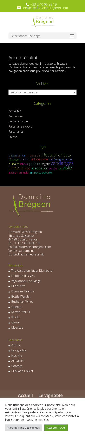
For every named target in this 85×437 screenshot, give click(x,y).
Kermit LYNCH (20, 312)
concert (25, 159)
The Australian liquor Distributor (32, 271)
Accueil (15, 345)
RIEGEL (15, 317)
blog (27, 168)
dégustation (17, 155)
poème (35, 163)
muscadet (34, 155)
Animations (15, 116)
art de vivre (39, 159)
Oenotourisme (18, 121)
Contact (16, 366)
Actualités (14, 111)
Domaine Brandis (22, 291)
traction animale (18, 172)
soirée (53, 168)
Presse (12, 137)
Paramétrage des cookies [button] (24, 427)
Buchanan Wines (22, 302)
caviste (65, 167)
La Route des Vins (23, 276)
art (31, 172)
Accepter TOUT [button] (56, 427)
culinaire (13, 164)
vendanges (62, 163)
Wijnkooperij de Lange (26, 281)
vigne (46, 163)
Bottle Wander (21, 296)
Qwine (15, 322)
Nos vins (16, 356)
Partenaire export (20, 126)
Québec (16, 307)
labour (24, 164)
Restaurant (53, 154)
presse (15, 167)
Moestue (17, 327)
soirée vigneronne (60, 159)
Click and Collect (22, 371)
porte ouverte (43, 172)
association (39, 168)
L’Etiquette (18, 286)
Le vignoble (18, 350)
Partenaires (16, 131)
